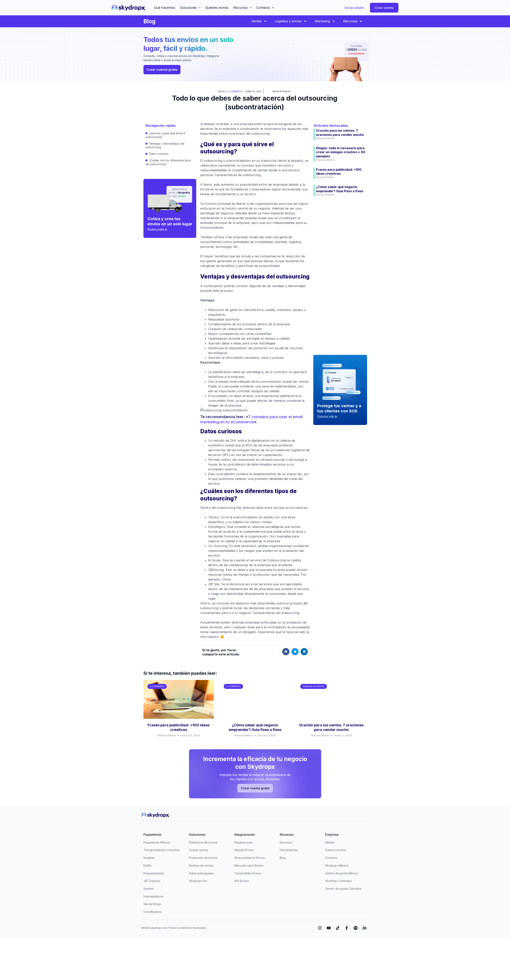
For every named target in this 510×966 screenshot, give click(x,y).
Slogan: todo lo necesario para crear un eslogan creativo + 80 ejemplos (340, 152)
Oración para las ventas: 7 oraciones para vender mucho (340, 132)
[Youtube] (329, 928)
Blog (149, 21)
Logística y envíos (288, 21)
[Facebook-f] (347, 928)
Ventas (256, 21)
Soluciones (188, 8)
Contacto (263, 8)
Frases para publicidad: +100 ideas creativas (338, 172)
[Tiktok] (338, 928)
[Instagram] (320, 928)
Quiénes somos (217, 8)
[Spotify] (356, 928)
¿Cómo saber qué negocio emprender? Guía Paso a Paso (339, 189)
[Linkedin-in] (365, 928)
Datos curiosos (159, 153)
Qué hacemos (164, 8)
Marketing (322, 21)
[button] (285, 651)
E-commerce (234, 91)
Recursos (240, 8)
